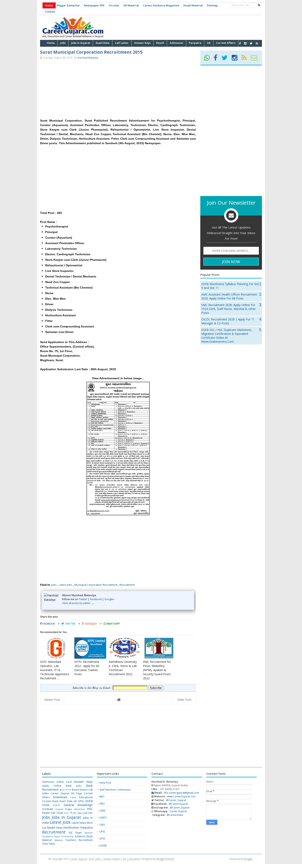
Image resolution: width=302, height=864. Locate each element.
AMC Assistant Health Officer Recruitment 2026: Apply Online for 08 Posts (229, 296)
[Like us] (240, 43)
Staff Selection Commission (115, 789)
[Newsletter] (256, 59)
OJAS (102, 824)
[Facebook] (217, 59)
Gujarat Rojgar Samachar (70, 809)
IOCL (66, 812)
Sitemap (212, 5)
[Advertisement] (187, 26)
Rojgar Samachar (68, 5)
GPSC (81, 801)
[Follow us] (251, 43)
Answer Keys (83, 782)
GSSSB (45, 805)
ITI (71, 813)
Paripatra (86, 827)
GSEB (89, 801)
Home (49, 5)
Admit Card (64, 782)
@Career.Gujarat (179, 807)
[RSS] (245, 59)
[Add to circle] (245, 43)
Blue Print (65, 789)
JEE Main (78, 812)
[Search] (259, 5)
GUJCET (56, 805)
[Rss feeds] (257, 43)
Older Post (184, 700)
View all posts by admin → (78, 603)
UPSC (102, 831)
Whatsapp (113, 623)
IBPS (101, 796)
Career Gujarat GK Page (66, 793)
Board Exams (80, 789)
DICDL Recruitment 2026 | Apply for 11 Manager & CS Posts (228, 321)
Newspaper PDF (94, 5)
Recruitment (127, 585)
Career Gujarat (178, 811)
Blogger (248, 859)
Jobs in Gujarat (66, 817)
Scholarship (67, 836)
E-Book (73, 797)
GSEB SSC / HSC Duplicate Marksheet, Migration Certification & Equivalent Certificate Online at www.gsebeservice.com (226, 335)
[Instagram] (236, 59)
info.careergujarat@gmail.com (176, 792)
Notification (71, 827)
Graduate (47, 809)
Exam (55, 801)
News (59, 827)
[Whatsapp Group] (208, 59)
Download (60, 797)
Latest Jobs (65, 585)
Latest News (79, 823)
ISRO (102, 803)
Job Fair (88, 813)
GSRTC (103, 817)
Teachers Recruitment (79, 840)
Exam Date (66, 801)
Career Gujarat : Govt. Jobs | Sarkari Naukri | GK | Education (105, 859)
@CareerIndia (175, 815)
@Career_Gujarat (176, 800)
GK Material (131, 5)
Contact (50, 11)
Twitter (83, 599)
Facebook (96, 599)
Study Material (193, 5)
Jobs (54, 585)
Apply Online (51, 785)
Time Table (48, 843)
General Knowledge (78, 805)
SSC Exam (75, 832)
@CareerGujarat (178, 804)
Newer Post (52, 700)
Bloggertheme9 (165, 859)
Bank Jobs (73, 785)
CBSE (102, 810)
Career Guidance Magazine (161, 5)
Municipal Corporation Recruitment (96, 585)
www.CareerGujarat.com (181, 796)
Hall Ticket (57, 813)
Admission (48, 782)
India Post (105, 782)
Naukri (51, 827)
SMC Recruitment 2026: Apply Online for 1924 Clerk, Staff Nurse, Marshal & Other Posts (228, 309)
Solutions (80, 836)
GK (75, 801)
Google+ (109, 599)
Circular (114, 5)
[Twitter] (226, 59)
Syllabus (58, 840)
